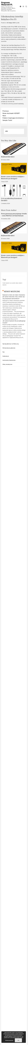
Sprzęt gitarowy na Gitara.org (11, 344)
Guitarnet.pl (6, 356)
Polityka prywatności (9, 1040)
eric (18, 22)
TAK (18, 1040)
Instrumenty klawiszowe (9, 360)
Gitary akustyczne (7, 364)
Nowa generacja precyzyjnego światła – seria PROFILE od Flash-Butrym (14, 215)
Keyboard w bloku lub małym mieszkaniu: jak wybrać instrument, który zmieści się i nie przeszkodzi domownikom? (14, 296)
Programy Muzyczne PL (6, 3)
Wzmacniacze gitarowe (9, 348)
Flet (3, 352)
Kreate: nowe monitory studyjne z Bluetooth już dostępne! (12, 178)
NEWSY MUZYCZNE (12, 291)
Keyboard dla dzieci (7, 157)
